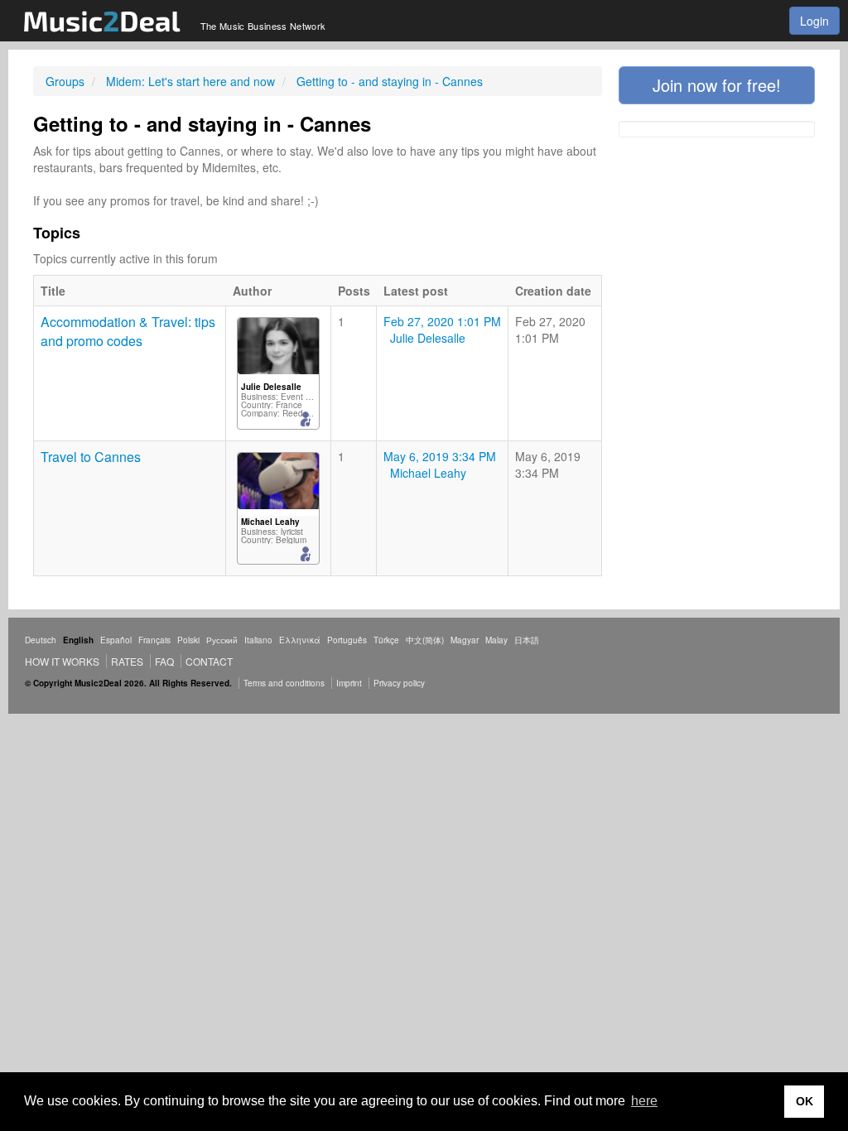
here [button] (644, 1101)
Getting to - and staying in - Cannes (389, 81)
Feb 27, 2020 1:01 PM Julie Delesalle (442, 329)
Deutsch (40, 640)
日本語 (526, 640)
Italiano (258, 640)
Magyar (464, 640)
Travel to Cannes (91, 456)
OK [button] (804, 1101)
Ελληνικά (299, 640)
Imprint (349, 683)
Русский (222, 640)
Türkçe (386, 640)
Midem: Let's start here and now (190, 81)
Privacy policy (399, 683)
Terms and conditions (284, 683)
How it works (62, 661)
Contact (209, 661)
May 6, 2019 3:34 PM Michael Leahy (439, 464)
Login (814, 20)
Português (347, 640)
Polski (188, 640)
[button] (717, 85)
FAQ (164, 661)
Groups (65, 81)
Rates (127, 661)
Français (154, 640)
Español (116, 640)
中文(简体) (425, 640)
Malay (496, 640)
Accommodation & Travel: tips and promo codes (128, 331)
